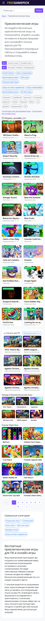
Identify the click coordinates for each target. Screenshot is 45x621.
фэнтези (27, 97)
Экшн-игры (10, 525)
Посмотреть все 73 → (31, 333)
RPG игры (25, 77)
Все (4, 63)
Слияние (6, 97)
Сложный (37, 97)
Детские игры (23, 525)
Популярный (28, 67)
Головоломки (28, 521)
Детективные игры (10, 77)
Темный (23, 102)
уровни (6, 106)
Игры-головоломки (24, 73)
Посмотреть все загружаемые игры (16, 111)
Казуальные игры (13, 521)
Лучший (11, 67)
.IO (38, 102)
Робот (31, 102)
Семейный (17, 97)
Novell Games (8, 73)
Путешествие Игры (10, 82)
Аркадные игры (12, 530)
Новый (18, 67)
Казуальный (16, 106)
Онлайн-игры (26, 63)
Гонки (15, 102)
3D (25, 106)
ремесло (6, 102)
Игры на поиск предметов (13, 87)
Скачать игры (13, 63)
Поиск (39, 10)
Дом (4, 16)
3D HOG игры (26, 92)
